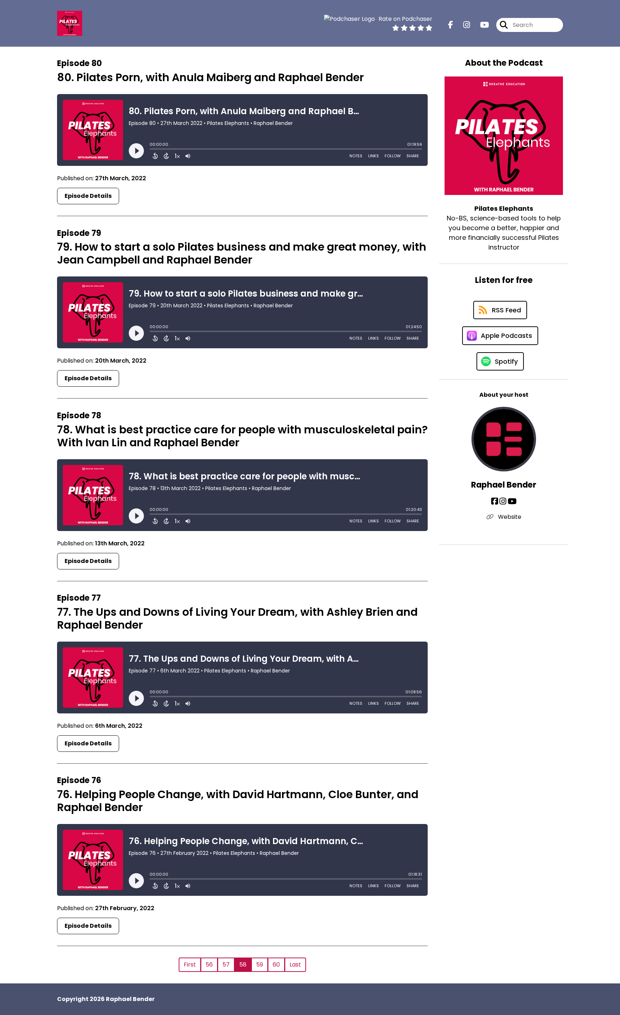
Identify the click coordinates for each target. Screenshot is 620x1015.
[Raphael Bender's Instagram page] (502, 501)
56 (209, 964)
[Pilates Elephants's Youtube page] (480, 25)
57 (226, 964)
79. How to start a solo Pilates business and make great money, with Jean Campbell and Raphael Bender (241, 253)
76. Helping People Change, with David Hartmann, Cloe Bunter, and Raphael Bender (237, 801)
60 (276, 964)
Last (295, 964)
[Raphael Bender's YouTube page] (512, 501)
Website (509, 517)
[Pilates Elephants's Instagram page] (462, 25)
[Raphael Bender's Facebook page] (494, 501)
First (190, 964)
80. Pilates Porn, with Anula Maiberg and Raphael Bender (210, 77)
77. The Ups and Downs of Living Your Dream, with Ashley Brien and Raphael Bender (237, 618)
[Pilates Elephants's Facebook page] (450, 25)
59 (259, 964)
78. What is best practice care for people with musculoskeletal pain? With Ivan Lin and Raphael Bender (242, 436)
